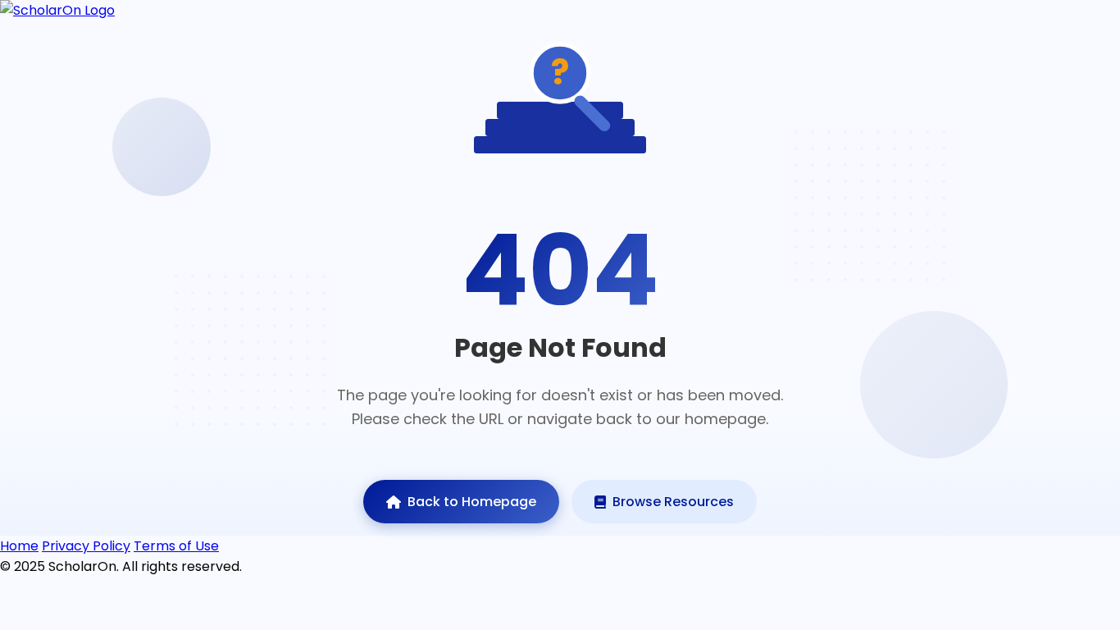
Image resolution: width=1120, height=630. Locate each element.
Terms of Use (176, 545)
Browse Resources (673, 501)
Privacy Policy (86, 545)
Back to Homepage (471, 501)
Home (19, 545)
